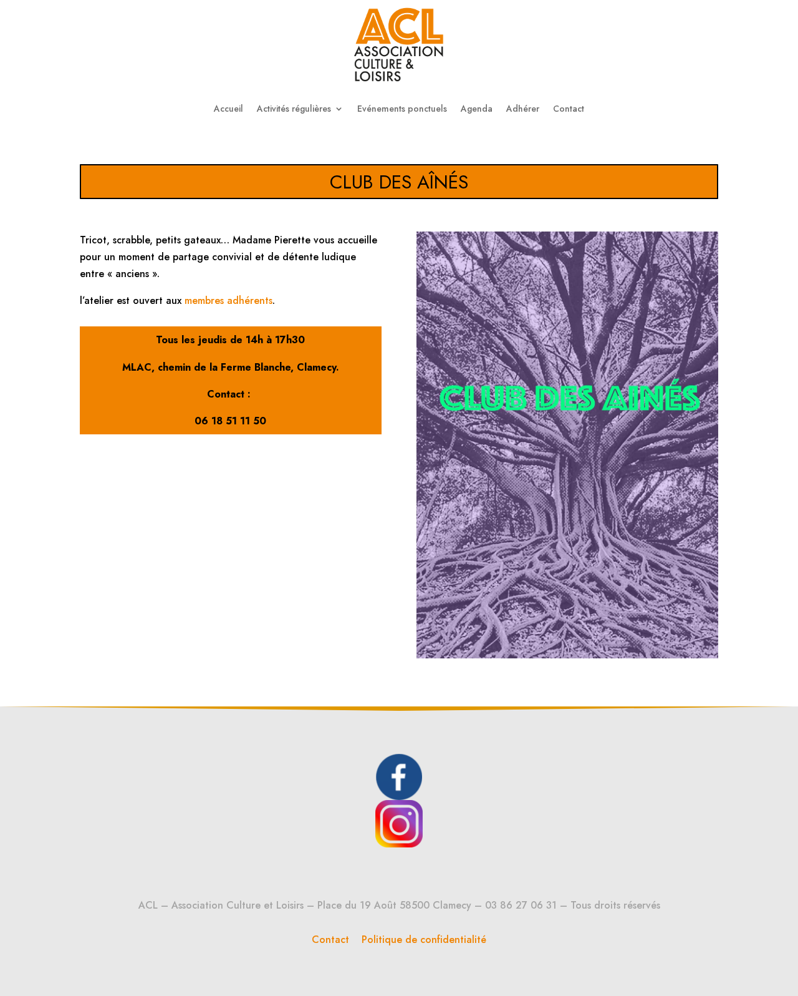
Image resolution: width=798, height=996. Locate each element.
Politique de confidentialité (424, 939)
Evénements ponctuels (402, 108)
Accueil (228, 108)
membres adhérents (228, 300)
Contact (568, 108)
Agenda (477, 108)
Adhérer (522, 108)
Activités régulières (294, 108)
